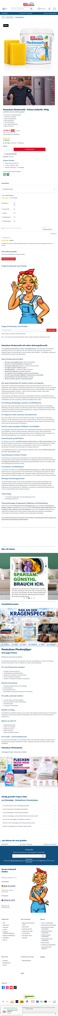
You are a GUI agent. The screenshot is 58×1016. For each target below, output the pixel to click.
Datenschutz (6, 925)
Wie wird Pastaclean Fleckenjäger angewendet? (15, 809)
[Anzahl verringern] (4, 149)
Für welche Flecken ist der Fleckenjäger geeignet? (16, 805)
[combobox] (20, 8)
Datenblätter (6, 937)
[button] (29, 90)
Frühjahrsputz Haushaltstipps (48, 944)
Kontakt (5, 965)
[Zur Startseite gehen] (29, 4)
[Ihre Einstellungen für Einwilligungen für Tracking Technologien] (55, 1013)
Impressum (5, 927)
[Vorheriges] (3, 577)
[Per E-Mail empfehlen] (8, 174)
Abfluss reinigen (45, 942)
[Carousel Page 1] (24, 598)
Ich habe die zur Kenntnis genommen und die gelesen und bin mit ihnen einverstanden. (29, 861)
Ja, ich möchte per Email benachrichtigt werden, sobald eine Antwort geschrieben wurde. (26, 337)
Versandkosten (25, 1007)
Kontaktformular (6, 907)
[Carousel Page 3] (29, 598)
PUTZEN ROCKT (26, 933)
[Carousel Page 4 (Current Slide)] (31, 598)
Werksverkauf (25, 926)
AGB (41, 860)
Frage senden (51, 330)
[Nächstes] (55, 577)
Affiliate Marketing (26, 960)
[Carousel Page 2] (26, 598)
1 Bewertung (6, 140)
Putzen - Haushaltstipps (47, 923)
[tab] (29, 183)
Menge (5, 146)
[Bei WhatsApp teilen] (4, 174)
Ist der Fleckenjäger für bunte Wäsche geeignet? (15, 812)
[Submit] (43, 856)
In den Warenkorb (29, 149)
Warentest (24, 937)
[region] (29, 48)
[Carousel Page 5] (33, 598)
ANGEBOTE (5, 13)
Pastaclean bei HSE (27, 929)
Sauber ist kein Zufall (27, 931)
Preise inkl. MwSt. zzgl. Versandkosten (11, 134)
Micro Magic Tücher (27, 935)
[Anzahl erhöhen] (11, 149)
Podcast (42, 957)
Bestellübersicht (7, 962)
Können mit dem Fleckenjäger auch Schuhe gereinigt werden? (19, 823)
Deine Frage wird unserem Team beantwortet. (14, 333)
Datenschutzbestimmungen (16, 860)
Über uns (5, 940)
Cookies (5, 929)
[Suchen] (31, 8)
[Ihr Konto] (49, 8)
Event (22, 973)
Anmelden (5, 960)
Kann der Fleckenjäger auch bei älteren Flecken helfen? (17, 826)
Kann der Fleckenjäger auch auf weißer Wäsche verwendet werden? (20, 816)
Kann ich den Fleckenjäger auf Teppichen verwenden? (17, 819)
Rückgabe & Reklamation (9, 935)
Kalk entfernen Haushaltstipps (48, 925)
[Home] (3, 17)
